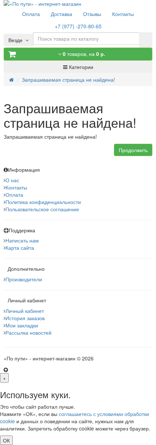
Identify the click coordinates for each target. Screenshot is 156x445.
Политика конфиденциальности (43, 201)
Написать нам (22, 240)
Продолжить (133, 150)
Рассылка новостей (28, 332)
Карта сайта (19, 247)
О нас (12, 180)
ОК (6, 440)
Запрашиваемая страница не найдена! (68, 79)
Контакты (16, 187)
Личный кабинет (24, 310)
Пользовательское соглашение (42, 209)
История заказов (25, 318)
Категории (80, 66)
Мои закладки (21, 325)
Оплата (14, 194)
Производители (23, 279)
